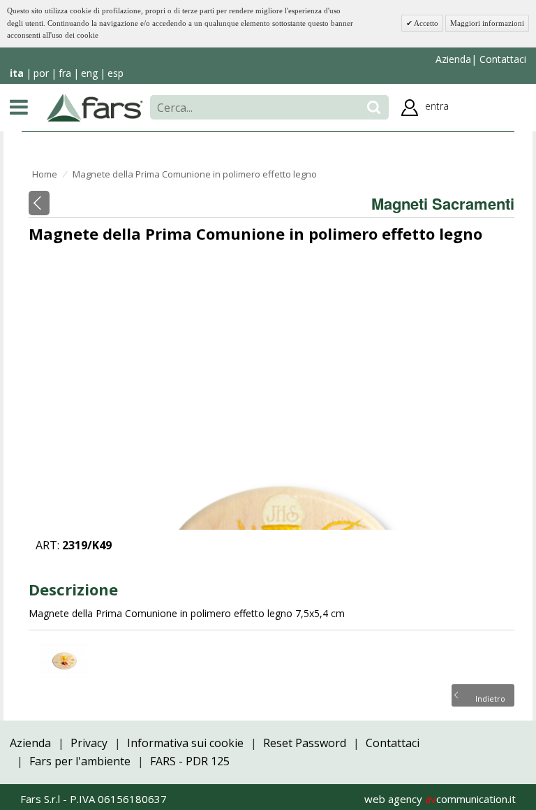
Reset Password (304, 743)
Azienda (453, 59)
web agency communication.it (440, 799)
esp (115, 73)
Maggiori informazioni (487, 23)
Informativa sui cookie (185, 743)
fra (65, 73)
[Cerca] (374, 107)
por (41, 73)
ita (17, 73)
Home (44, 174)
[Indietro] (39, 203)
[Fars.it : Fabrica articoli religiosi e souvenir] (95, 106)
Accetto (425, 23)
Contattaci (501, 59)
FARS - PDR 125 (190, 761)
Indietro (490, 697)
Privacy (88, 743)
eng (89, 73)
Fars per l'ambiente (80, 761)
